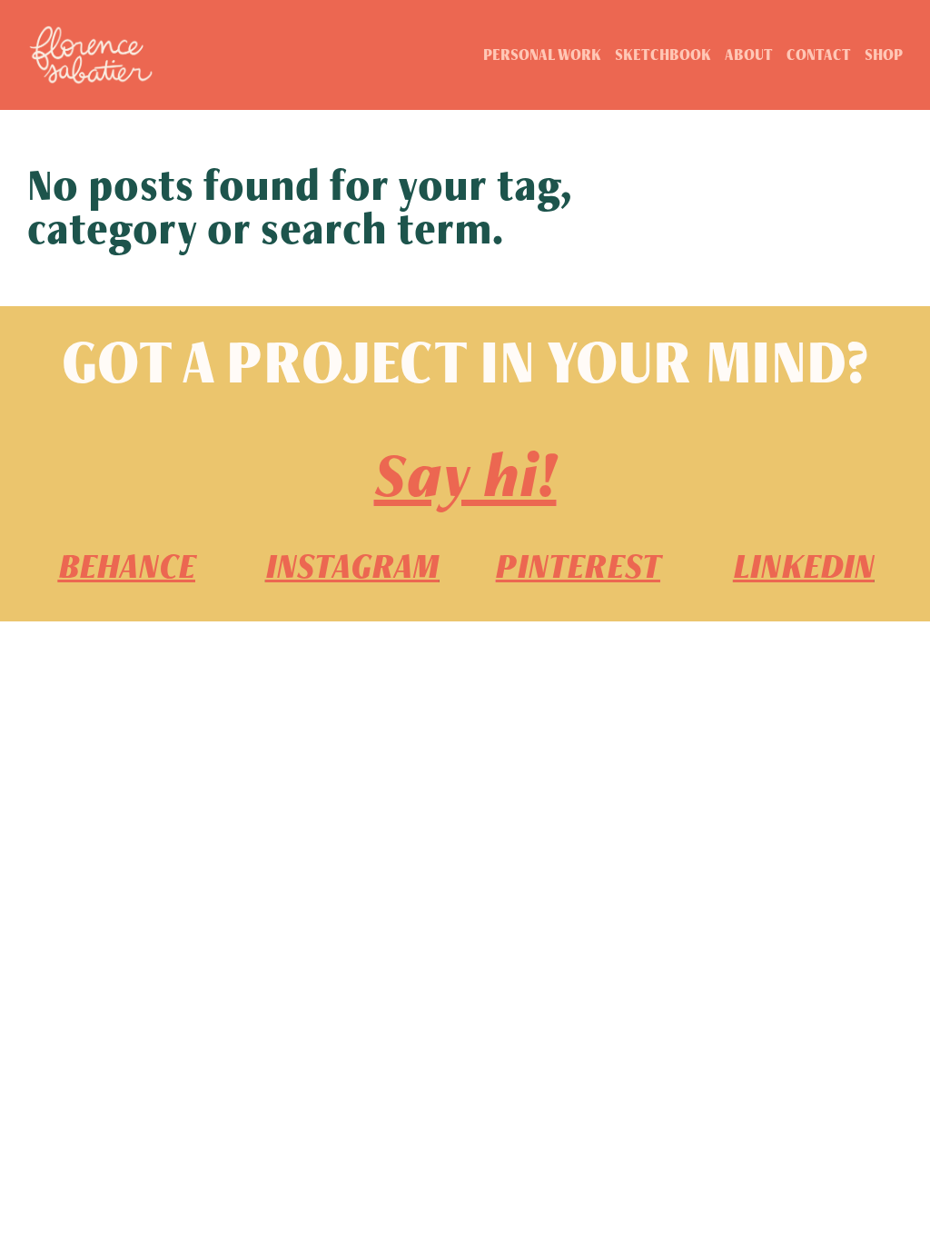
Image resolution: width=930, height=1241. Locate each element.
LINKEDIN (804, 566)
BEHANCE (126, 566)
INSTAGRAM (352, 566)
